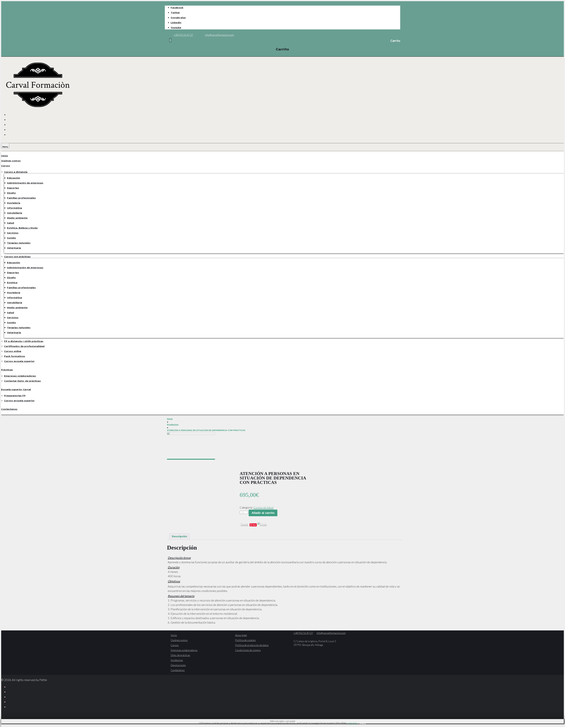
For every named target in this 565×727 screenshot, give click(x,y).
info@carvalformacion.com (219, 34)
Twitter (175, 12)
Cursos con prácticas (17, 256)
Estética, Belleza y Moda (22, 228)
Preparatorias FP (15, 395)
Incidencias (177, 660)
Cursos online (12, 351)
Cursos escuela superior (19, 361)
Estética (12, 282)
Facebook (177, 7)
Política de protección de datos (252, 645)
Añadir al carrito (263, 512)
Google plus (178, 17)
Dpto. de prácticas (180, 655)
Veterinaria (14, 247)
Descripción (179, 536)
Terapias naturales (18, 243)
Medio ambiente (17, 218)
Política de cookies (245, 640)
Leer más (352, 723)
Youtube (176, 27)
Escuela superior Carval (16, 389)
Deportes (13, 188)
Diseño (11, 193)
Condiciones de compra (248, 650)
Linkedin (176, 22)
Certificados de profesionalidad (24, 346)
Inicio (4, 155)
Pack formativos (14, 356)
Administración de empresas (25, 183)
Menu (5, 147)
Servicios (13, 233)
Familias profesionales (21, 198)
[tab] (179, 536)
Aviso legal (241, 635)
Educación (13, 178)
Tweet (244, 524)
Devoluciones (178, 665)
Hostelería (13, 203)
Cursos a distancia (15, 172)
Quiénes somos (11, 160)
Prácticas (7, 369)
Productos (172, 424)
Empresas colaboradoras (20, 376)
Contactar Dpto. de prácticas (22, 381)
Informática (14, 208)
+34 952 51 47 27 (183, 34)
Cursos (5, 165)
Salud (10, 223)
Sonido (11, 238)
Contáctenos (9, 409)
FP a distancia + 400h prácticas (23, 341)
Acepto (363, 723)
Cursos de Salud (263, 507)
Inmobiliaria (14, 213)
